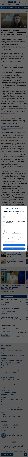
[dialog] (14, 229)
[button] (14, 225)
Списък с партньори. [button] (17, 233)
